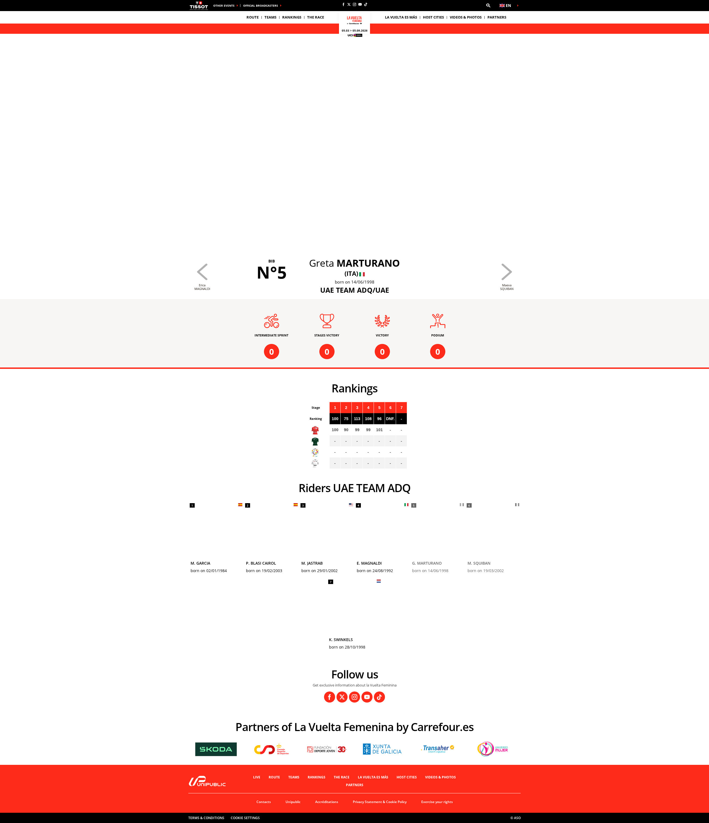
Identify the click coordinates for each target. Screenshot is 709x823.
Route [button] (252, 17)
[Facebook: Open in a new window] (343, 4)
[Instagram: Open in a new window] (354, 4)
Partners (496, 17)
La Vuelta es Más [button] (401, 17)
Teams (293, 777)
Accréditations (326, 801)
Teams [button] (270, 17)
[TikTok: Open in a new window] (365, 4)
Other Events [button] (224, 5)
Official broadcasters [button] (260, 5)
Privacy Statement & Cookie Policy (380, 801)
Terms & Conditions (206, 818)
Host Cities (407, 777)
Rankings (291, 17)
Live (256, 777)
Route (274, 777)
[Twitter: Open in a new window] (349, 4)
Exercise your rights (437, 801)
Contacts (263, 801)
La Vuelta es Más (373, 777)
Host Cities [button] (433, 17)
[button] (488, 5)
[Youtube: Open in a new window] (360, 4)
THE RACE (342, 777)
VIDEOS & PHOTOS (466, 17)
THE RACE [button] (315, 17)
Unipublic (293, 801)
